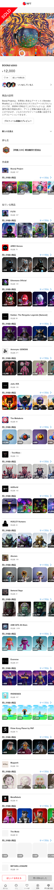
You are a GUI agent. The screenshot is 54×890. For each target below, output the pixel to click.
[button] (6, 77)
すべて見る (44, 177)
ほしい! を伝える (19, 77)
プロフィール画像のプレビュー (18, 120)
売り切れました (40, 878)
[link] (46, 177)
